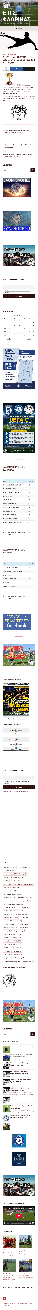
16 (33, 328)
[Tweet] (29, 69)
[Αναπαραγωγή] (5, 1223)
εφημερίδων (21, 718)
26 (14, 335)
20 (19, 332)
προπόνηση (20, 931)
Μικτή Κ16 (8, 884)
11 (9, 328)
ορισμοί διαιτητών (11, 927)
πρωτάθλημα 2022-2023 (12, 944)
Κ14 (13, 881)
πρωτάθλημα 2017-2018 (12, 934)
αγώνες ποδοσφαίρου (12, 894)
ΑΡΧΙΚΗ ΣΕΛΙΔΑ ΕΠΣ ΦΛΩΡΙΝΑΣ (15, 967)
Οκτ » (29, 338)
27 (19, 335)
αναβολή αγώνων (25, 897)
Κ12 (6, 881)
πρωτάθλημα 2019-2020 (12, 941)
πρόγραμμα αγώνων (12, 961)
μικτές (24, 924)
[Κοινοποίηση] (16, 69)
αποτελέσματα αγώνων (13, 904)
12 (14, 328)
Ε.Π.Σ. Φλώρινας (16, 16)
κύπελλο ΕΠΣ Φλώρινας (13, 921)
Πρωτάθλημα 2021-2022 (24, 884)
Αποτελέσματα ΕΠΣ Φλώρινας (15, 874)
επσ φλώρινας (21, 130)
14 (24, 328)
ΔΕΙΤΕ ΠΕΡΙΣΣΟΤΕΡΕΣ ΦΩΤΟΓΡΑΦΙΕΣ (19, 1287)
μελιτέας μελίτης (16, 132)
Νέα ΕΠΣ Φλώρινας (10, 128)
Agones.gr (23, 750)
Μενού (20, 28)
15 (29, 328)
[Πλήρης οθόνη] (33, 1223)
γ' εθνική (8, 911)
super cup (8, 130)
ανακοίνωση (14, 130)
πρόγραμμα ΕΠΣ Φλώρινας (14, 958)
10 (5, 328)
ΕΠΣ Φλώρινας (13, 54)
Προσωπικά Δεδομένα (9, 1303)
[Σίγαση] (30, 1223)
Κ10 (29, 877)
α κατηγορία (9, 897)
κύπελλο (24, 917)
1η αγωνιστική (10, 867)
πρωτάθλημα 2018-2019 (12, 938)
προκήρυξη (8, 931)
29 (29, 335)
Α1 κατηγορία (9, 871)
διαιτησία (18, 911)
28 (24, 335)
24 (5, 335)
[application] (19, 1215)
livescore (27, 750)
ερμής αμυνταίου (11, 917)
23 (33, 332)
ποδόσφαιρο (25, 927)
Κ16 (20, 881)
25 (9, 335)
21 (24, 332)
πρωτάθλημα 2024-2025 (12, 948)
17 (5, 332)
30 (33, 335)
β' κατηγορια (9, 907)
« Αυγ (9, 338)
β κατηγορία (23, 907)
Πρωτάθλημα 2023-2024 (12, 887)
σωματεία (28, 961)
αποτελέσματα (23, 901)
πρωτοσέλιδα (13, 718)
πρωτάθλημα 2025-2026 (12, 951)
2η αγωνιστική (24, 867)
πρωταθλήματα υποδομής (13, 954)
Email (4, 284)
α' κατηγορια (10, 891)
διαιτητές (8, 914)
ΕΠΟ (6, 877)
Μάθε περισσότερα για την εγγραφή (15, 791)
